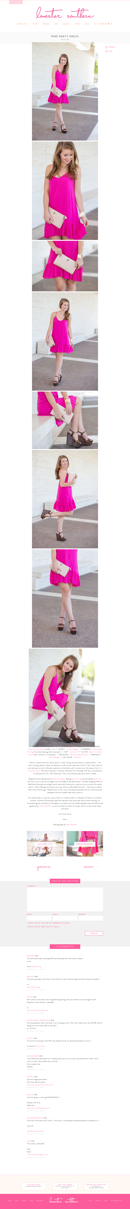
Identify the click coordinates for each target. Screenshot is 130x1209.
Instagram (16, 2)
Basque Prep (36, 966)
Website (82, 914)
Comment (32, 886)
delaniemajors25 (33, 1056)
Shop (56, 24)
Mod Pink (77, 757)
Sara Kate (30, 976)
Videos (77, 24)
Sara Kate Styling (33, 987)
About (10, 1200)
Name (30, 914)
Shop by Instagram (85, 844)
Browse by (21, 24)
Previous (43, 867)
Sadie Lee (30, 1094)
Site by (90, 1200)
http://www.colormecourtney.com (40, 1085)
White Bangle (54, 757)
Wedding (45, 24)
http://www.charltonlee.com (37, 1010)
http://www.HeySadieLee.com (38, 1108)
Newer (88, 867)
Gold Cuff (73, 752)
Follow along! (33, 1185)
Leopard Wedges (72, 749)
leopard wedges (59, 779)
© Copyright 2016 (116, 1200)
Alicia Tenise (40, 1046)
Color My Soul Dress (36, 749)
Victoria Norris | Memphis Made (38, 1020)
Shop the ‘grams (65, 1186)
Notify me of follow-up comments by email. (50, 923)
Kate (87, 24)
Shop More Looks (45, 844)
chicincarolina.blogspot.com (37, 1154)
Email (56, 914)
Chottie (30, 997)
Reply (42, 969)
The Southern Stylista (35, 1118)
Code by (98, 1200)
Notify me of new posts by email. (44, 927)
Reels (35, 24)
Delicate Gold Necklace (79, 755)
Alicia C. (30, 1038)
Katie (29, 1141)
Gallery (66, 24)
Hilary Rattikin (71, 825)
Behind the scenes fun (96, 1186)
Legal (106, 1200)
